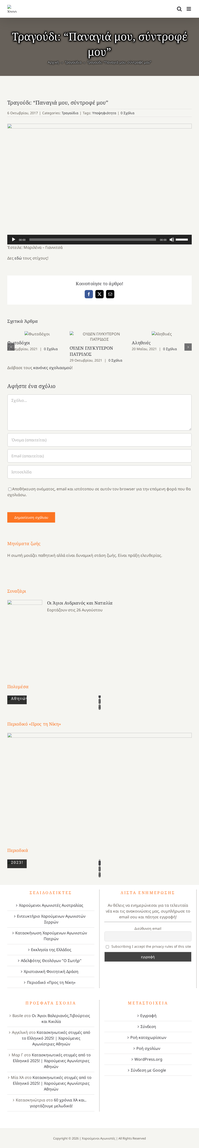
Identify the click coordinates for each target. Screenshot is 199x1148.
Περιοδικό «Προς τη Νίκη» (51, 982)
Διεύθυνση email (147, 928)
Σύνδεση (148, 1026)
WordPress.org (148, 1059)
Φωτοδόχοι (37, 334)
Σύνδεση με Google (148, 1070)
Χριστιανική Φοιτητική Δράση (51, 971)
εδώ (18, 258)
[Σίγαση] (171, 239)
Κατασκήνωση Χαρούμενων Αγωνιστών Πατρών (51, 935)
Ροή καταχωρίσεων (148, 1037)
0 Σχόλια (127, 113)
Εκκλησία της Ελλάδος (51, 949)
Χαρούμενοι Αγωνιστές (98, 1138)
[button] (11, 347)
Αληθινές (161, 334)
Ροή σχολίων (148, 1048)
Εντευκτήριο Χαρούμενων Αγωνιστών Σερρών (51, 919)
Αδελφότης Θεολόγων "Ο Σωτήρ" (51, 960)
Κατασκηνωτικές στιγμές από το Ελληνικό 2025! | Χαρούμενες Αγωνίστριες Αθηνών (56, 1038)
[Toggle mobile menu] (189, 8)
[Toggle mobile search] (179, 8)
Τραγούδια (70, 113)
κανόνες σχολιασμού (52, 367)
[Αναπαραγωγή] (13, 239)
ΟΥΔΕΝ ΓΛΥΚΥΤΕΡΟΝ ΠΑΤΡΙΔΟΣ (99, 336)
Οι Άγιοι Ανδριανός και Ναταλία (80, 603)
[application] (99, 239)
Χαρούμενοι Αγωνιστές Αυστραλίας (51, 905)
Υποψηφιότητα (104, 113)
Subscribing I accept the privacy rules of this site (150, 946)
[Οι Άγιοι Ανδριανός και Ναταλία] (24, 632)
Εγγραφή (148, 1015)
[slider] (182, 239)
